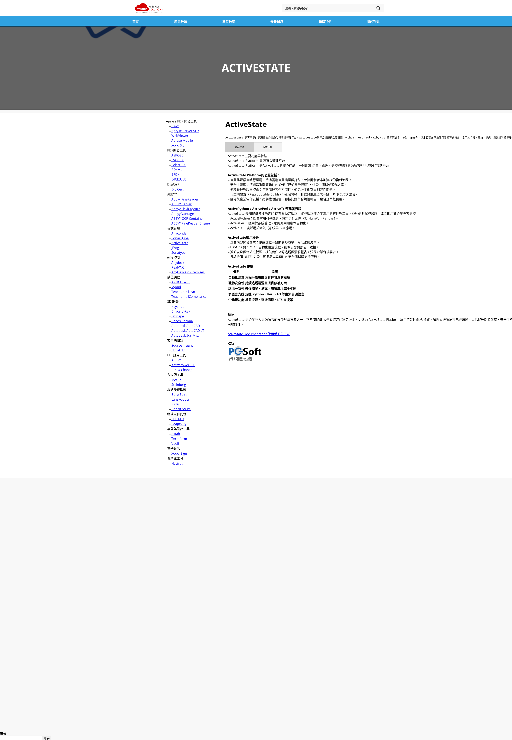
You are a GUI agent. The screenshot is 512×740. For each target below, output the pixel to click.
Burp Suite (179, 394)
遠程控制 (173, 257)
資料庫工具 (175, 458)
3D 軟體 (173, 301)
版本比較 (267, 147)
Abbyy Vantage (182, 214)
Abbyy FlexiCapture (185, 209)
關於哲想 (373, 21)
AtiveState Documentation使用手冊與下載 (259, 334)
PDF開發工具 (176, 150)
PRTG (175, 404)
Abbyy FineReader (184, 199)
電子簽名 (173, 448)
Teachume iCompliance (189, 296)
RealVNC (177, 267)
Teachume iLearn (184, 292)
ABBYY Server (181, 204)
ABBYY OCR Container (187, 218)
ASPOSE (177, 155)
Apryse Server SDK (185, 131)
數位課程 (173, 277)
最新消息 (276, 21)
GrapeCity (178, 424)
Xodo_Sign (179, 453)
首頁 (135, 21)
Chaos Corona (182, 321)
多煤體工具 (175, 375)
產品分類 (180, 21)
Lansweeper (180, 399)
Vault (175, 443)
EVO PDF (177, 160)
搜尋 (3, 733)
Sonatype (178, 252)
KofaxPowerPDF (183, 365)
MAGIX (176, 380)
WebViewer (179, 135)
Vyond (176, 287)
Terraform (179, 438)
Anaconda (179, 233)
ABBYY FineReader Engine (190, 223)
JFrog (175, 248)
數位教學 (228, 21)
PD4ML (176, 169)
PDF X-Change (181, 370)
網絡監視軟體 (176, 389)
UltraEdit (178, 350)
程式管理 (173, 228)
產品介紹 (239, 147)
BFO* (175, 174)
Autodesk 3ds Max (185, 335)
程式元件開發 (176, 414)
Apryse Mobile (182, 140)
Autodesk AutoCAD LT (187, 330)
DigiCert (173, 184)
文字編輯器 (175, 340)
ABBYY (172, 194)
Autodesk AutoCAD (185, 326)
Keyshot (177, 306)
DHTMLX (177, 419)
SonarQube (180, 238)
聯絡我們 (325, 21)
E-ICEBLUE (179, 179)
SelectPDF (178, 165)
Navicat (177, 463)
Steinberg (178, 384)
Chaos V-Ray (180, 311)
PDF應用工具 (176, 355)
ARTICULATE (180, 282)
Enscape (177, 316)
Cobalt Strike (181, 409)
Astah (175, 434)
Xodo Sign (178, 145)
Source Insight (182, 345)
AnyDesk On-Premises (188, 272)
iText (175, 126)
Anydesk (177, 262)
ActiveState (179, 243)
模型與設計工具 (178, 429)
